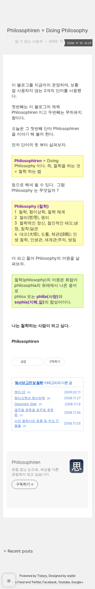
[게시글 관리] (37, 362)
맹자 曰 (19, 392)
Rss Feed (18, 582)
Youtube (64, 582)
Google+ (77, 582)
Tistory (42, 576)
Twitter (36, 582)
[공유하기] (31, 362)
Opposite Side (25, 404)
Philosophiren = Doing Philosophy (47, 30)
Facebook (50, 582)
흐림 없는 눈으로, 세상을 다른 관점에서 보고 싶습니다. (35, 471)
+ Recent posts (18, 551)
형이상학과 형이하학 (29, 398)
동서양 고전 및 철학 (29, 383)
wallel (71, 576)
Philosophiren (26, 462)
